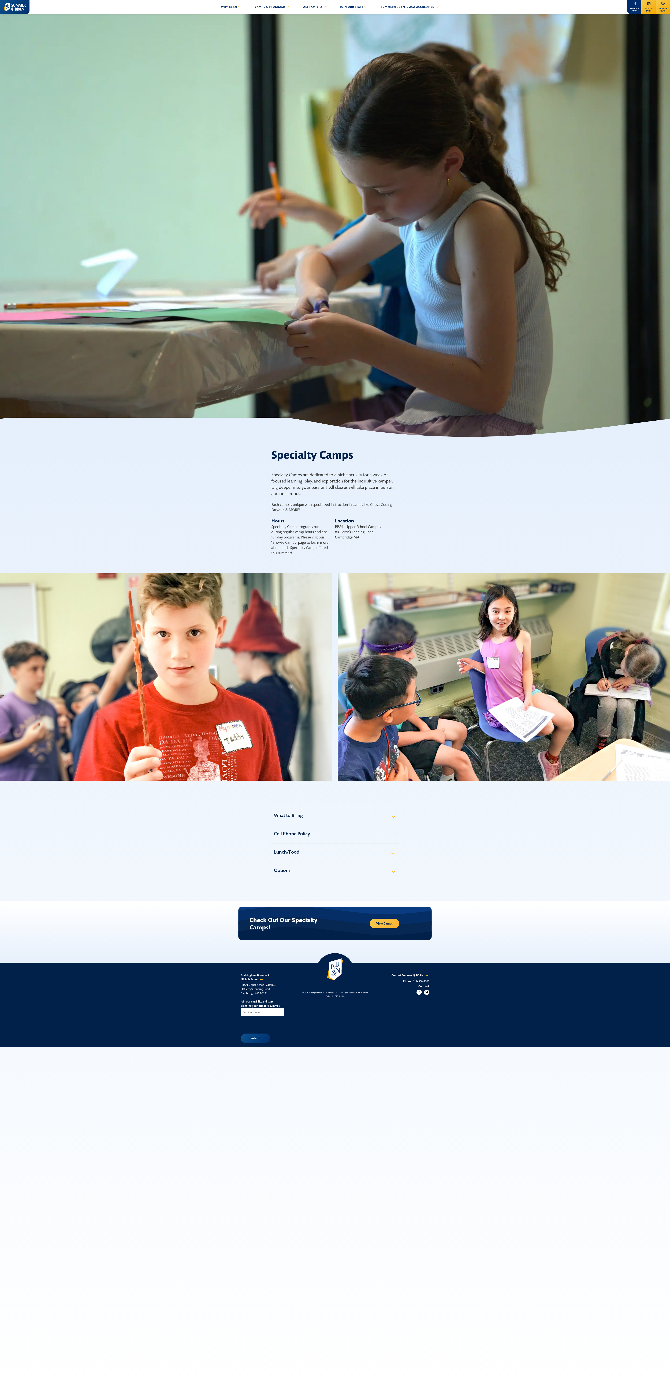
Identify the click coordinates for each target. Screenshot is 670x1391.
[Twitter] (426, 992)
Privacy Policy (361, 993)
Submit (255, 1038)
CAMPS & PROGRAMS (270, 7)
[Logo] (14, 7)
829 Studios (340, 996)
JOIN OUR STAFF (352, 7)
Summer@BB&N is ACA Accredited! (408, 7)
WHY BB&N (229, 7)
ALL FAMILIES (313, 7)
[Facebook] (419, 992)
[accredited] (335, 969)
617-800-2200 (421, 981)
